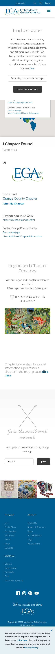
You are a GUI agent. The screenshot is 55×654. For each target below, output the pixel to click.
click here (23, 640)
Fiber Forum (10, 568)
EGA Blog (9, 548)
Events (8, 539)
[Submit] (35, 3)
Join (43, 461)
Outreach (9, 572)
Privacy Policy (34, 543)
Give (7, 576)
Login (47, 3)
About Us (32, 523)
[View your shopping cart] (39, 3)
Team (30, 531)
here (32, 68)
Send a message (14, 110)
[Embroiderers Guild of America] (22, 11)
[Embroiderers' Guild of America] (27, 612)
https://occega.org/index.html (20, 102)
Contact (8, 564)
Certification (10, 531)
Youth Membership (14, 580)
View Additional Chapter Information (23, 113)
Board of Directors (36, 527)
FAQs (30, 539)
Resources (10, 535)
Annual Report (34, 535)
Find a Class (10, 527)
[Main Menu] (51, 10)
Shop (7, 543)
